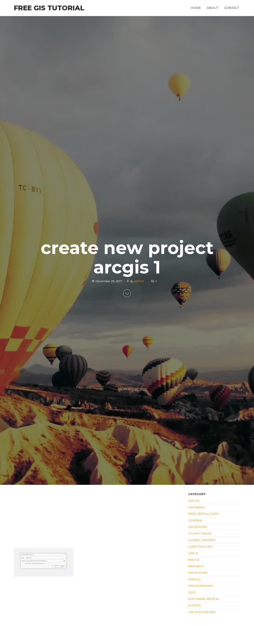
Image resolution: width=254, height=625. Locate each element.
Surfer (194, 605)
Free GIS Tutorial (49, 8)
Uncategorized (202, 612)
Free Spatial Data (203, 514)
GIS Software (200, 533)
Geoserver (197, 527)
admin (139, 281)
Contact (231, 8)
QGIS (192, 592)
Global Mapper (202, 540)
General (195, 520)
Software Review (203, 599)
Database (196, 507)
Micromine (198, 573)
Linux (193, 553)
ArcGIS (193, 501)
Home (196, 8)
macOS (194, 560)
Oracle (194, 579)
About (212, 8)
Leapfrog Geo (200, 546)
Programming (200, 586)
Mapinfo (196, 566)
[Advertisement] (98, 518)
